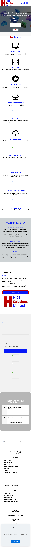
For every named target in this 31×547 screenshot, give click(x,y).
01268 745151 (7, 343)
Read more (15, 538)
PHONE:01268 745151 (15, 511)
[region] (15, 19)
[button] (15, 29)
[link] (15, 328)
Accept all (15, 541)
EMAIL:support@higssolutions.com (15, 514)
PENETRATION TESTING (11, 472)
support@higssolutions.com (11, 346)
